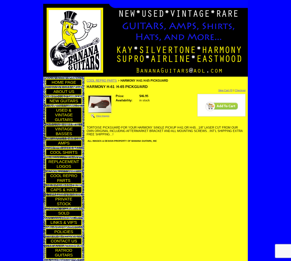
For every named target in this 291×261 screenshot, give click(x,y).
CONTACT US (64, 241)
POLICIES (63, 231)
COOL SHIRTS (64, 152)
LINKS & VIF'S (63, 222)
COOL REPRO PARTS (63, 178)
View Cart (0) (225, 90)
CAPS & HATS (63, 190)
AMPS (64, 143)
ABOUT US (63, 91)
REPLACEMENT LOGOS (63, 164)
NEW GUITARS (64, 101)
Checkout (240, 90)
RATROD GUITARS (64, 252)
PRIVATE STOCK (63, 201)
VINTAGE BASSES (64, 131)
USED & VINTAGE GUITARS (64, 115)
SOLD (63, 213)
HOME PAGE (64, 82)
